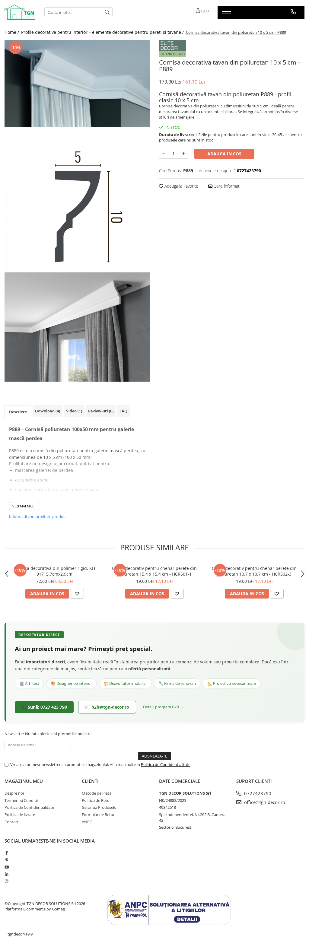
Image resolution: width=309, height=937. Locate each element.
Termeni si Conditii (21, 800)
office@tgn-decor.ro (264, 802)
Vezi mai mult (24, 506)
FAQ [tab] (123, 411)
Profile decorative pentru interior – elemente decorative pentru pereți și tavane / (103, 32)
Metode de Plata (96, 793)
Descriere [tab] (18, 412)
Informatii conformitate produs (37, 516)
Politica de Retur (96, 800)
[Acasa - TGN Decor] (20, 12)
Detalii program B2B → (163, 707)
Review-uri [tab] (100, 411)
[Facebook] (6, 853)
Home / (12, 32)
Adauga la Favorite (180, 186)
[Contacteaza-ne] (293, 12)
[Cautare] (107, 12)
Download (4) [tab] (47, 411)
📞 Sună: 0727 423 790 (44, 707)
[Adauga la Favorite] (77, 594)
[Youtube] (6, 867)
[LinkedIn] (6, 874)
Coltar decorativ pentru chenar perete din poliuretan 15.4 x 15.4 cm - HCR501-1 (154, 571)
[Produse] (227, 13)
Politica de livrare (20, 814)
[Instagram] (6, 881)
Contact (12, 821)
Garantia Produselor (100, 807)
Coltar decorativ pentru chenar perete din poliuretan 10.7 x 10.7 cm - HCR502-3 (254, 571)
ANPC (87, 821)
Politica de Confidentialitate (165, 764)
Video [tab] (74, 411)
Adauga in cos (224, 154)
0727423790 (257, 793)
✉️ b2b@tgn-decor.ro (107, 707)
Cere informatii (226, 186)
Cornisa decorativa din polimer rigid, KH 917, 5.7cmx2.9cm (54, 571)
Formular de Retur (98, 814)
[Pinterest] (6, 860)
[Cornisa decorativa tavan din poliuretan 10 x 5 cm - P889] (77, 83)
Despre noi (14, 793)
